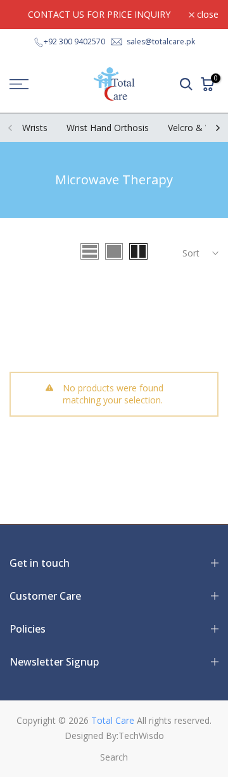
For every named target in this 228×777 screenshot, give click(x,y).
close (206, 14)
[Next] (217, 127)
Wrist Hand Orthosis (107, 128)
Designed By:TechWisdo (114, 736)
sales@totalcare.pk (161, 41)
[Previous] (11, 127)
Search (114, 757)
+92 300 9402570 (74, 41)
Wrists (35, 128)
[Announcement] (99, 14)
